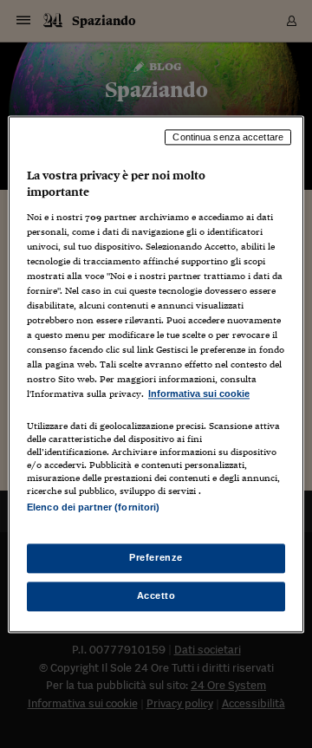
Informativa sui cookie (199, 394)
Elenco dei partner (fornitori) (93, 507)
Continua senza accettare (227, 137)
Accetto (156, 595)
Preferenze (156, 557)
